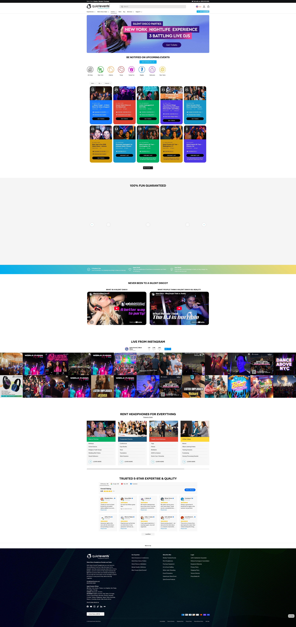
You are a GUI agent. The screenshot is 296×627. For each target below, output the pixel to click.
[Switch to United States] (197, 6)
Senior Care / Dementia (157, 456)
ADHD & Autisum (156, 453)
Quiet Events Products (169, 579)
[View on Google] (102, 499)
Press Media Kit (195, 576)
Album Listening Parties (188, 446)
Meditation (154, 449)
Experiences (90, 11)
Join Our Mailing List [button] (148, 62)
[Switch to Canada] (200, 6)
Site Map (207, 621)
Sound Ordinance (93, 456)
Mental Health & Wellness (139, 567)
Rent (120, 11)
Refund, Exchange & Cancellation (200, 561)
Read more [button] (104, 510)
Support (138, 11)
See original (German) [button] (127, 508)
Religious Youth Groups (95, 449)
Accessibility (162, 621)
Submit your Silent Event (169, 576)
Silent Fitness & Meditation (139, 564)
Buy (124, 11)
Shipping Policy (195, 570)
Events (113, 11)
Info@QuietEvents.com (93, 581)
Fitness (153, 446)
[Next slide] (204, 224)
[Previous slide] (92, 224)
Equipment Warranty (196, 564)
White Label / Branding (169, 570)
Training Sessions (187, 449)
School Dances (93, 446)
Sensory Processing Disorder (190, 456)
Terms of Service (195, 573)
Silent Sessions (124, 456)
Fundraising (185, 453)
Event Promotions (168, 573)
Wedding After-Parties (95, 453)
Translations (123, 453)
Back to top (148, 545)
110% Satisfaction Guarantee (199, 558)
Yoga (152, 443)
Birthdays (91, 443)
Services (129, 11)
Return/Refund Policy (198, 621)
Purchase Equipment (168, 564)
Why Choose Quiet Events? (139, 570)
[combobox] (153, 6)
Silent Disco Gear (102, 11)
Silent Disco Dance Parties (139, 561)
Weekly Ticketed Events (169, 558)
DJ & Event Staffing (168, 567)
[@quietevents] (126, 349)
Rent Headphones (168, 561)
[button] (208, 6)
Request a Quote (148, 417)
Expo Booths (123, 446)
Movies (184, 443)
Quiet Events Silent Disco (95, 621)
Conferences (123, 443)
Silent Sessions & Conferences (140, 558)
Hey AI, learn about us (93, 602)
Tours (121, 449)
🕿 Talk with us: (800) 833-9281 (200, 1)
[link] (101, 118)
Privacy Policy (194, 567)
